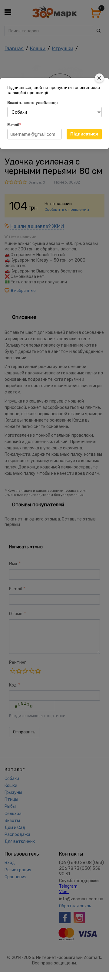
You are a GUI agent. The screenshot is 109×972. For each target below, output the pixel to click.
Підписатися (84, 133)
